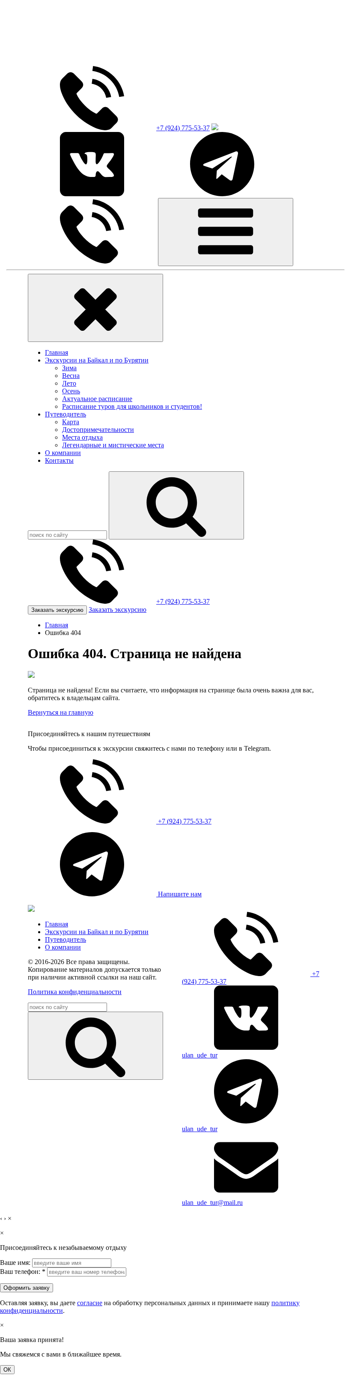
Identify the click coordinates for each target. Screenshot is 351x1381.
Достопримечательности (98, 429)
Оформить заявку (26, 1288)
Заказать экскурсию (57, 610)
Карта (70, 421)
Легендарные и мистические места (113, 445)
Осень (71, 391)
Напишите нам (179, 894)
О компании (63, 452)
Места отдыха (82, 437)
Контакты (59, 460)
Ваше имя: (15, 1262)
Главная (56, 352)
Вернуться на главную (60, 712)
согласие (89, 1302)
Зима (69, 367)
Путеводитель (65, 414)
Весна (71, 375)
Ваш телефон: (22, 1271)
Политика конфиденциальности (75, 991)
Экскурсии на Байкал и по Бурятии (97, 360)
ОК (7, 1369)
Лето (69, 383)
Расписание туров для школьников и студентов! (132, 406)
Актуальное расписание (97, 398)
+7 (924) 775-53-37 (183, 128)
